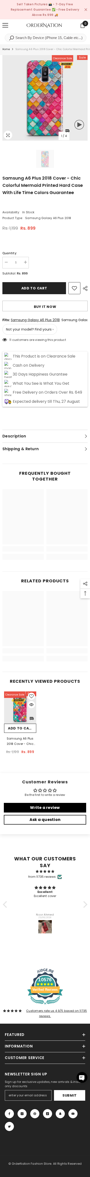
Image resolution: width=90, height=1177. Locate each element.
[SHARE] (84, 288)
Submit (69, 1095)
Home (6, 49)
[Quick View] (31, 704)
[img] (45, 871)
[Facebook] (9, 1113)
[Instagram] (22, 1113)
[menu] (5, 25)
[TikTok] (47, 1113)
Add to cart (34, 288)
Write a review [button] (45, 807)
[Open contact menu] (82, 1077)
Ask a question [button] (45, 819)
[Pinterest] (34, 1113)
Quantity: (9, 253)
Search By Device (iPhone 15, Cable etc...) (48, 38)
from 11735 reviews (42, 877)
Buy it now (45, 306)
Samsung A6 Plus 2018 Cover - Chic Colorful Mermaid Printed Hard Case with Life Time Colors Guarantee (20, 741)
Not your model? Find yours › (30, 329)
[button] (6, 904)
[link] (23, 549)
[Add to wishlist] (74, 288)
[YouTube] (73, 1113)
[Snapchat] (60, 1113)
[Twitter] (9, 1126)
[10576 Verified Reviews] (45, 1005)
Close (86, 10)
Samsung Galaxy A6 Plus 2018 (35, 320)
